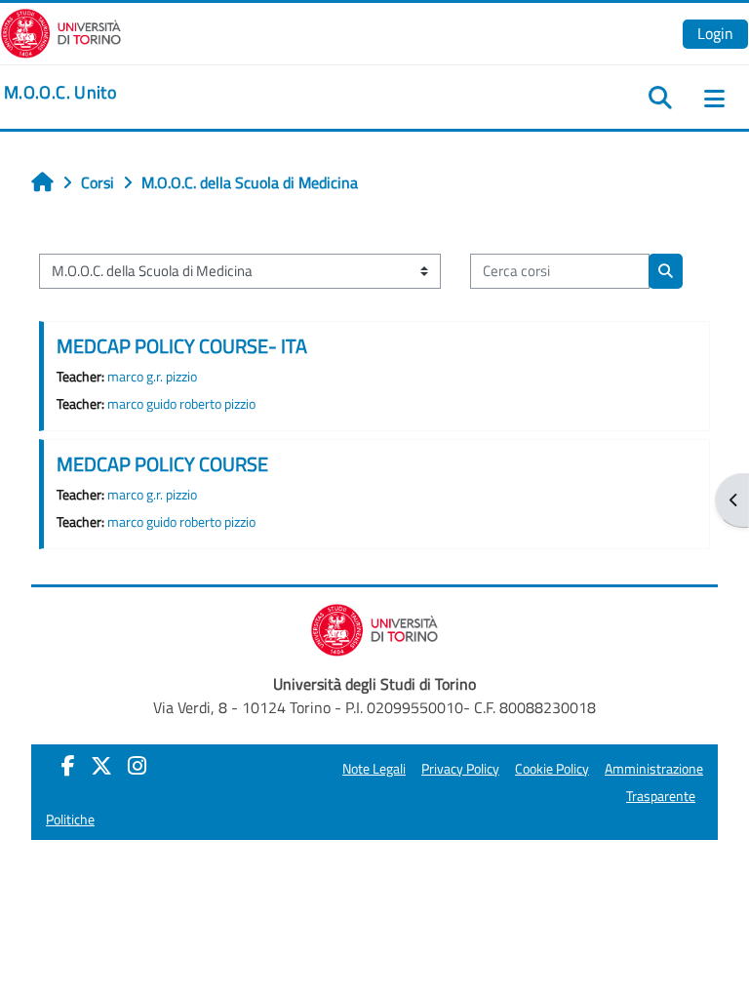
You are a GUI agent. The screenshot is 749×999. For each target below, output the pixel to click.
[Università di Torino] (61, 31)
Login (715, 33)
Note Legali (374, 768)
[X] (101, 765)
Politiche (70, 819)
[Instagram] (137, 765)
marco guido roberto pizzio (181, 404)
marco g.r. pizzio (152, 376)
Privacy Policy (460, 768)
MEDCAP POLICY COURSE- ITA (182, 346)
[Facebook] (68, 765)
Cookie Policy (552, 768)
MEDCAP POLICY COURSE (162, 464)
